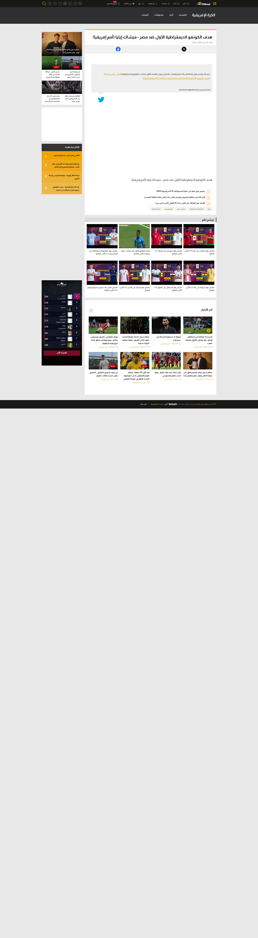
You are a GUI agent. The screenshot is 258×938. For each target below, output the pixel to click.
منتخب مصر (181, 209)
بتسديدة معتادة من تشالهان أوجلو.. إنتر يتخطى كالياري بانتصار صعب (199, 340)
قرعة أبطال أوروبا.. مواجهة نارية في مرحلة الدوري (62, 176)
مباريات (164, 4)
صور (139, 4)
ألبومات (144, 15)
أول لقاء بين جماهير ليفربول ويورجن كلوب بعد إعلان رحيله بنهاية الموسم (174, 197)
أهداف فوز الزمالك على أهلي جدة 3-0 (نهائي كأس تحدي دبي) (180, 203)
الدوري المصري (112, 4)
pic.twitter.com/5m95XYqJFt (181, 78)
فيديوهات (151, 4)
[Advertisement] (62, 237)
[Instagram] (65, 3)
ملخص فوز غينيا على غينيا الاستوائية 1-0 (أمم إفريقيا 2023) (180, 191)
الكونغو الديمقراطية (196, 209)
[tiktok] (75, 3)
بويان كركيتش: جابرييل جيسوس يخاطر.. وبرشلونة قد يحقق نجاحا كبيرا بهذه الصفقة (104, 340)
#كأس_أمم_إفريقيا (113, 74)
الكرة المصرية (200, 379)
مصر (184, 4)
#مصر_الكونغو (203, 78)
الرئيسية (183, 15)
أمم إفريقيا (169, 209)
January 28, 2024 (204, 90)
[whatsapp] (80, 3)
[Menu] (214, 3)
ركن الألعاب (127, 4)
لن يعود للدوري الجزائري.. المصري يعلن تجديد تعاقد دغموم (103, 374)
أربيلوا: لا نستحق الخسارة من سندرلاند (168, 338)
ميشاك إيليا (156, 209)
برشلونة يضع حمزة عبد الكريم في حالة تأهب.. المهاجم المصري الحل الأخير (62, 165)
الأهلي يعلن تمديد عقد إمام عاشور (62, 156)
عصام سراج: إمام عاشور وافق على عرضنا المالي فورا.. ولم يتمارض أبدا (197, 374)
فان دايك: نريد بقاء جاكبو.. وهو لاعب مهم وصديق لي (168, 374)
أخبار (175, 4)
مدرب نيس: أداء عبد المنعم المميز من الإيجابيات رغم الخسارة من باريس (52, 99)
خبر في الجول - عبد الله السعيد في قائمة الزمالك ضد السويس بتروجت (52, 75)
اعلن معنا (143, 404)
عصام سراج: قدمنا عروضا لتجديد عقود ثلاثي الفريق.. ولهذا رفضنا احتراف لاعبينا (135, 340)
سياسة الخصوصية (157, 404)
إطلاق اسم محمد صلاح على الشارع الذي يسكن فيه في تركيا (72, 98)
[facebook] (49, 3)
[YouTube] (70, 3)
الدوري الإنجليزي (166, 343)
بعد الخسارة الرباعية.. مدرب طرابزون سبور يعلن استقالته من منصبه (62, 188)
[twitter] (54, 3)
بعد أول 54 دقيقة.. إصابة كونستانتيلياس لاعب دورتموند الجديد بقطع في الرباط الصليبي (136, 375)
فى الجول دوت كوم (204, 404)
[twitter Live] (59, 3)
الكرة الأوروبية (198, 347)
